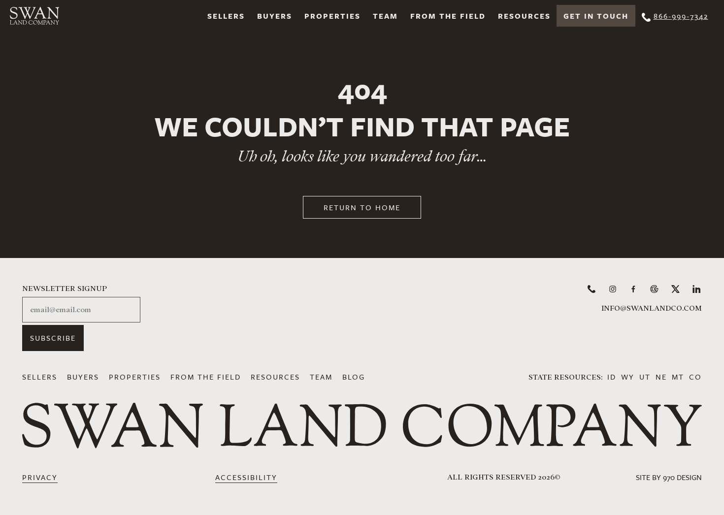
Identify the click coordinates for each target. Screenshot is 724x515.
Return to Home (362, 207)
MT (678, 376)
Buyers (274, 15)
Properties (332, 15)
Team (385, 15)
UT (645, 376)
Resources (524, 15)
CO (695, 376)
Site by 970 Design (669, 477)
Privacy (40, 477)
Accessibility (246, 477)
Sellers (226, 15)
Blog (353, 376)
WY (627, 376)
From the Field (448, 15)
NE (661, 376)
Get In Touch (595, 15)
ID (611, 376)
